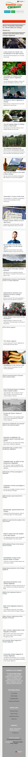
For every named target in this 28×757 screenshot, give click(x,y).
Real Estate (14, 696)
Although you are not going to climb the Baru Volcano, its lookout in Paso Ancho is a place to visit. (14, 274)
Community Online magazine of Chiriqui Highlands (13, 655)
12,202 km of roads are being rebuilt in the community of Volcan (13, 562)
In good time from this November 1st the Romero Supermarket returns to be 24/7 (13, 225)
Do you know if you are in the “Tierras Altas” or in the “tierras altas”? (12, 246)
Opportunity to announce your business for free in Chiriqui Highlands (12, 294)
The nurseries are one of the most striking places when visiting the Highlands (13, 443)
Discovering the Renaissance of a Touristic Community (13, 56)
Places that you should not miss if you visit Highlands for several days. (13, 104)
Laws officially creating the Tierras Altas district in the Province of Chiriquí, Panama (13, 610)
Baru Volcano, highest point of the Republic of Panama (13, 631)
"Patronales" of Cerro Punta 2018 (13, 196)
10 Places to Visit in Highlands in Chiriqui (13, 101)
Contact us (15, 732)
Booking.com (6, 30)
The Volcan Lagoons (9, 341)
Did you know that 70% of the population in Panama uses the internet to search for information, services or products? (13, 299)
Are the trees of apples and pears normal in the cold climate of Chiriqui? (14, 490)
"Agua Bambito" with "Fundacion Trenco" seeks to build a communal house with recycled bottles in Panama (13, 394)
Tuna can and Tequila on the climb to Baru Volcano (14, 173)
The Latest (14, 693)
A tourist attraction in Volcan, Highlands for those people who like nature (13, 343)
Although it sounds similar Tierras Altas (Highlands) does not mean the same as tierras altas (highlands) (13, 251)
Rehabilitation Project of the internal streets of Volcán (12, 558)
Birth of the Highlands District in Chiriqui (13, 606)
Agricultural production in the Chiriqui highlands (12, 582)
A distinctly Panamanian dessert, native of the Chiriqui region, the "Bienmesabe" (13, 514)
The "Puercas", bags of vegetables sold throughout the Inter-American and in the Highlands (13, 466)
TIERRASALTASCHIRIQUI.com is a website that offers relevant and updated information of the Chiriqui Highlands (14, 659)
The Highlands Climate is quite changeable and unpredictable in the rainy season (13, 538)
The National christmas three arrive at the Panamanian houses (13, 149)
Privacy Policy (14, 711)
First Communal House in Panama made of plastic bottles (14, 390)
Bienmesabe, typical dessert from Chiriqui (13, 510)
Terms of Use (14, 713)
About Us (14, 719)
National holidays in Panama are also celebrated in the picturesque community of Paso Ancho (14, 322)
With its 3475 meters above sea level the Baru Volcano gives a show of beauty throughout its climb (13, 635)
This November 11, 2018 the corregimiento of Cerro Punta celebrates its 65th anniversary (13, 200)
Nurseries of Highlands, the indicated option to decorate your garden (13, 439)
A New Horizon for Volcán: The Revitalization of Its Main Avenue (13, 52)
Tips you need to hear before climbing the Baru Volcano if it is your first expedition (13, 176)
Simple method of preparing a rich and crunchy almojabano (12, 367)
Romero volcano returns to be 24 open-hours (13, 221)
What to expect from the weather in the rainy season (13, 534)
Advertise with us (14, 716)
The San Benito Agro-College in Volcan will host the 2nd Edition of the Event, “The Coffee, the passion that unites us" (13, 83)
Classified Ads (14, 698)
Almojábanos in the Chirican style (13, 365)
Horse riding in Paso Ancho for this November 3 (14, 317)
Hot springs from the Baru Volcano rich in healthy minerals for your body (13, 128)
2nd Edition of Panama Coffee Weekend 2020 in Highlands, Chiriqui (12, 77)
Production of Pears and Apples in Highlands (13, 486)
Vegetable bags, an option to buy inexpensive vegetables (13, 462)
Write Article (7, 11)
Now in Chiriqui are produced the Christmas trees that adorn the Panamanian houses (14, 152)
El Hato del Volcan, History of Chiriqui (12, 414)
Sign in (13, 11)
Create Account (19, 11)
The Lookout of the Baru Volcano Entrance (13, 269)
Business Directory (14, 701)
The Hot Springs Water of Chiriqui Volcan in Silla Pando (13, 125)
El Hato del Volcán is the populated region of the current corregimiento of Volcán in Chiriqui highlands (13, 418)
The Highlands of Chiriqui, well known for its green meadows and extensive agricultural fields (14, 587)
